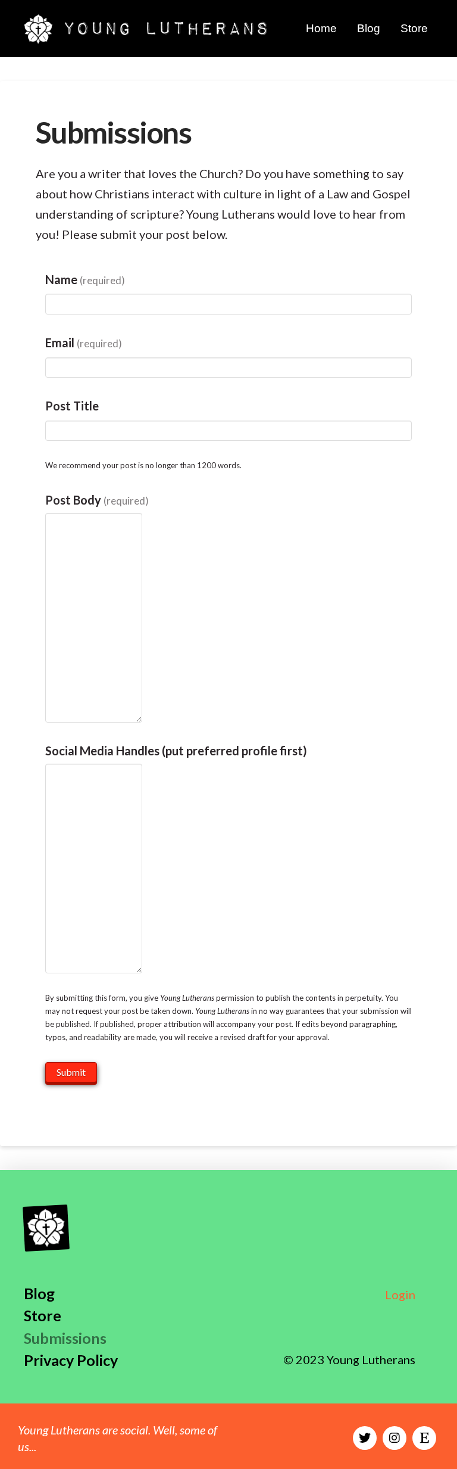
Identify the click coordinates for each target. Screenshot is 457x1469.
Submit (71, 1072)
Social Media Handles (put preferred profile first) (176, 750)
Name (85, 279)
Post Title (72, 406)
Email (83, 342)
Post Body (97, 500)
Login (400, 1294)
